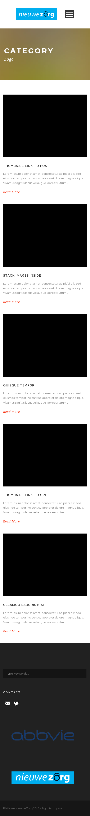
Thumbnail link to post (26, 166)
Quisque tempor (19, 385)
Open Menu (69, 14)
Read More (11, 192)
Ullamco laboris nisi (23, 605)
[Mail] (7, 703)
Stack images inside (22, 275)
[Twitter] (16, 703)
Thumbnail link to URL (25, 495)
